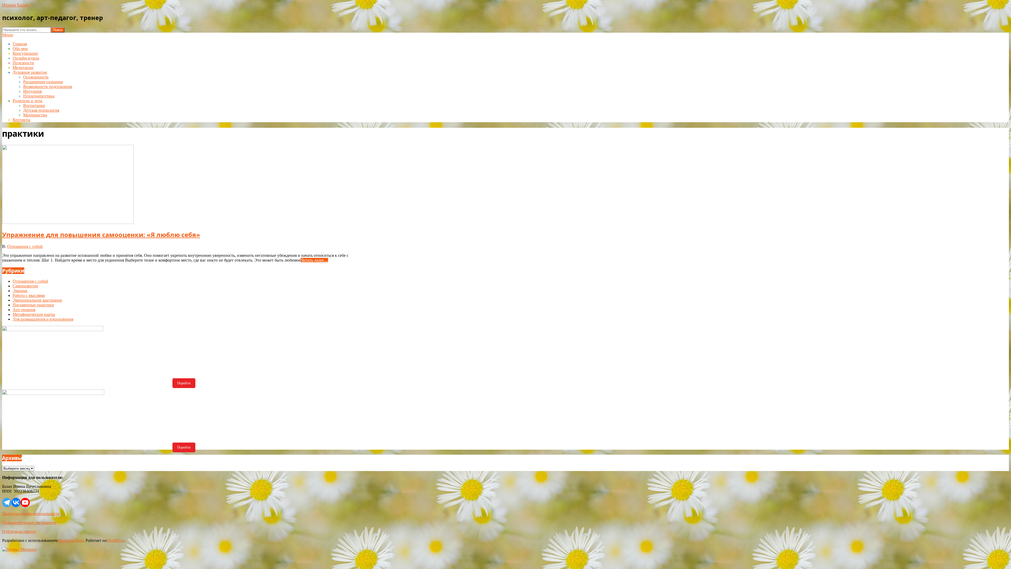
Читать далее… (314, 260)
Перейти (184, 383)
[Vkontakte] (16, 502)
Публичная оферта (19, 531)
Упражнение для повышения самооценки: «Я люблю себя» (101, 234)
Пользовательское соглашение (29, 522)
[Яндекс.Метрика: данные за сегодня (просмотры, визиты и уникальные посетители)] (19, 549)
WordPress (116, 540)
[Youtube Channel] (25, 502)
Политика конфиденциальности (31, 513)
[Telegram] (6, 502)
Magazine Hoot (70, 540)
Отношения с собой (25, 246)
